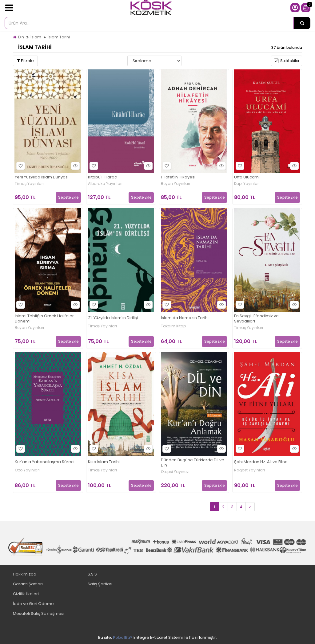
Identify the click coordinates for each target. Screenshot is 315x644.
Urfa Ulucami (247, 177)
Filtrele (27, 61)
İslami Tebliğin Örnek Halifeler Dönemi (44, 319)
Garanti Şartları (28, 584)
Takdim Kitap (173, 326)
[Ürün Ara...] (302, 23)
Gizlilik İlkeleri (26, 594)
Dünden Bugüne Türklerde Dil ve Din (192, 463)
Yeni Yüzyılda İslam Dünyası (42, 177)
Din (21, 37)
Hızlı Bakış (75, 166)
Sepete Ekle (68, 197)
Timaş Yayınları (29, 183)
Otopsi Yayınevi (175, 472)
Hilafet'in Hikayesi (178, 177)
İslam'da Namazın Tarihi (185, 318)
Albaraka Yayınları (105, 183)
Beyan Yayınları (175, 183)
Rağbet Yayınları (249, 470)
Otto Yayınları (27, 470)
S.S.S (92, 574)
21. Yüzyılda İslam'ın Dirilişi (113, 318)
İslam (35, 37)
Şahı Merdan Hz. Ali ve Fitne (261, 462)
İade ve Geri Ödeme (33, 604)
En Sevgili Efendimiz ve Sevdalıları (256, 319)
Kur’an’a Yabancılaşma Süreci (44, 462)
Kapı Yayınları (247, 183)
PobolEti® (123, 637)
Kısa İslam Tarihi (104, 462)
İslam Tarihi (59, 37)
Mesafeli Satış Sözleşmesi (38, 613)
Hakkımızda (24, 574)
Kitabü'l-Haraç (102, 177)
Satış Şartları (100, 584)
